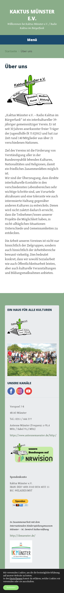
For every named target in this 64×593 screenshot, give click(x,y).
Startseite (11, 51)
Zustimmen (10, 587)
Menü (32, 39)
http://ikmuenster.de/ (22, 535)
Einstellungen (16, 578)
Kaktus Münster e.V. (32, 15)
